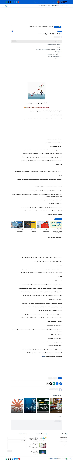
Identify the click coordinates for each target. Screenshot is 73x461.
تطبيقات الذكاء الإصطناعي (62, 5)
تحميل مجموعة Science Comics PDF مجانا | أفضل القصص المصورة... (56, 409)
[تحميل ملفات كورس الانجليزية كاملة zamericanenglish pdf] (42, 452)
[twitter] (10, 2)
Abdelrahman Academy (53, 458)
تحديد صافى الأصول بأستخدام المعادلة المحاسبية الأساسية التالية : (48, 49)
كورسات (55, 5)
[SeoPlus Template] (66, 459)
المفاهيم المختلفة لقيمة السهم (54, 46)
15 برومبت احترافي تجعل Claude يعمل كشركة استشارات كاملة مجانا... (18, 409)
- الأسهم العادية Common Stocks (54, 56)
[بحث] (6, 5)
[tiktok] (8, 2)
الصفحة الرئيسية (63, 437)
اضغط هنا (43, 356)
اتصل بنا (64, 444)
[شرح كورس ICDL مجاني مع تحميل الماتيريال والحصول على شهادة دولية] (42, 439)
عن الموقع (64, 442)
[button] (57, 383)
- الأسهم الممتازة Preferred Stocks (54, 54)
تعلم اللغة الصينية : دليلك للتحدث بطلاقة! (44, 230)
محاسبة (50, 378)
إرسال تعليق (57, 421)
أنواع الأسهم (57, 51)
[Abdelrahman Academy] (62, 2)
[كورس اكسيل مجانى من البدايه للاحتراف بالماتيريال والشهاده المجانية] (42, 445)
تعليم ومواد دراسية (42, 5)
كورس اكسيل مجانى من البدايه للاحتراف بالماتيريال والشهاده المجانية (33, 446)
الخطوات (58, 47)
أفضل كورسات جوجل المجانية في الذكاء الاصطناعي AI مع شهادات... (30, 409)
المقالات (49, 5)
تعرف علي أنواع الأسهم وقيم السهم (53, 44)
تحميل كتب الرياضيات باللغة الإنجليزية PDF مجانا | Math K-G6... (42, 26)
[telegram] (16, 2)
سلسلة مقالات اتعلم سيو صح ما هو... (30, 230)
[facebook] (14, 2)
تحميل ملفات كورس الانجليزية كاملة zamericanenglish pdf (34, 452)
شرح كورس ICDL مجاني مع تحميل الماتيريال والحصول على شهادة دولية (33, 440)
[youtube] (18, 2)
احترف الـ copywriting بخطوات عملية (18, 230)
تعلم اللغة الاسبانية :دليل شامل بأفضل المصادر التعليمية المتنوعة (57, 231)
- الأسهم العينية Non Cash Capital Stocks (53, 58)
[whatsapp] (6, 2)
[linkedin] (12, 2)
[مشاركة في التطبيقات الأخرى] (47, 383)
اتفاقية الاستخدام (63, 439)
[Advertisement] (36, 16)
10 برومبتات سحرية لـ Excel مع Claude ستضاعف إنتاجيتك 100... (43, 409)
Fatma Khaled (54, 389)
